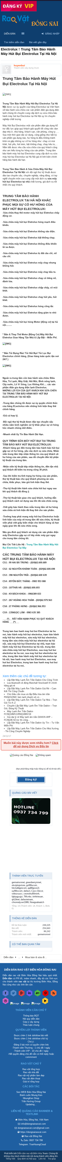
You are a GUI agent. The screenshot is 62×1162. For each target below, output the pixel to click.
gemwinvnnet (18, 882)
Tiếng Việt (10, 1159)
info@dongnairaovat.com (33, 1124)
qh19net (16, 899)
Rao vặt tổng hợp (31, 1069)
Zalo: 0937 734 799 (33, 1140)
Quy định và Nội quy (26, 1159)
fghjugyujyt (17, 896)
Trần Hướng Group (31, 1101)
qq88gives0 (33, 888)
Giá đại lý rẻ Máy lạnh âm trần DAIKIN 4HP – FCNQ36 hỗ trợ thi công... (28, 718)
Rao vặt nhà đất (31, 1072)
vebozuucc (17, 893)
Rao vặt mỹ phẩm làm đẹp (31, 1075)
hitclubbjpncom (19, 888)
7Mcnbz (28, 896)
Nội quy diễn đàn (31, 1018)
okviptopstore (18, 885)
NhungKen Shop (31, 1098)
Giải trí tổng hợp (31, 1081)
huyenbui (19, 65)
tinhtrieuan (38, 896)
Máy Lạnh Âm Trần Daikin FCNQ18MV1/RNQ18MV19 (18, 713)
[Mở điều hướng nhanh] (56, 957)
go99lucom (31, 885)
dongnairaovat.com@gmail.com (33, 1128)
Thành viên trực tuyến (27, 875)
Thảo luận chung (31, 1025)
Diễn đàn (9, 33)
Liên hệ (42, 1159)
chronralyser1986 (20, 902)
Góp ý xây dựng (31, 1022)
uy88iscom (17, 891)
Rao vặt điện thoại (31, 1078)
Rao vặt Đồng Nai (33, 1136)
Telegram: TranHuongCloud (32, 1144)
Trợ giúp (52, 1159)
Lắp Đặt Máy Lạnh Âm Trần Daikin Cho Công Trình (32, 680)
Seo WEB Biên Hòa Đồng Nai (31, 1092)
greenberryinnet (33, 882)
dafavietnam (27, 899)
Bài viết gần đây (37, 42)
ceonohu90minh (31, 893)
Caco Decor (37, 891)
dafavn (27, 891)
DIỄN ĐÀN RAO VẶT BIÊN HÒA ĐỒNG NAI (30, 969)
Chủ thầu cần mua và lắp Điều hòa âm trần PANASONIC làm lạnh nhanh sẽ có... (27, 695)
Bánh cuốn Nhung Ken (31, 1095)
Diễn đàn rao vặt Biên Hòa (29, 1153)
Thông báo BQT (31, 1015)
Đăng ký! (31, 779)
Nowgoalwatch (37, 902)
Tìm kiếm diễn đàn (14, 42)
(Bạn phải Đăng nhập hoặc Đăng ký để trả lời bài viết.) (38, 769)
